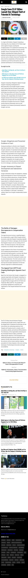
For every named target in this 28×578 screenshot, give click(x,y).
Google (17, 350)
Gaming (21, 550)
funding (16, 550)
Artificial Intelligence (16, 542)
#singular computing (9, 350)
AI (23, 540)
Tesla (14, 562)
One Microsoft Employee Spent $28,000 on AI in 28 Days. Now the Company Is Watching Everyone (14, 78)
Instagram (13, 552)
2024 (13, 540)
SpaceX (11, 560)
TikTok (18, 562)
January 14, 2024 (15, 17)
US (12, 564)
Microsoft (4, 557)
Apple (8, 542)
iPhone (3, 555)
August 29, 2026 (11, 394)
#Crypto (3, 540)
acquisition (18, 540)
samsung (19, 557)
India (8, 552)
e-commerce (5, 547)
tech (3, 562)
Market (11, 555)
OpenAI (13, 557)
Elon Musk (21, 547)
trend (23, 562)
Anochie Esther (6, 17)
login (5, 478)
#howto (8, 540)
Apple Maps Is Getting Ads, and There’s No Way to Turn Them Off (13, 70)
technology (8, 562)
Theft (22, 350)
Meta (22, 555)
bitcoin (3, 545)
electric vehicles (13, 547)
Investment (20, 552)
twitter (8, 564)
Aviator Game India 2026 (8, 534)
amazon (3, 542)
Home (2, 6)
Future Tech (7, 6)
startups (22, 560)
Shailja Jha (4, 394)
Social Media (5, 560)
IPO (7, 555)
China (14, 545)
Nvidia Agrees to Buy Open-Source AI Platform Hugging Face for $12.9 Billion (13, 74)
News (9, 557)
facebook (10, 550)
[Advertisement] (14, 124)
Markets (17, 555)
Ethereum (4, 550)
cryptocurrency (20, 545)
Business (9, 545)
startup (16, 560)
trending (4, 564)
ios (25, 552)
